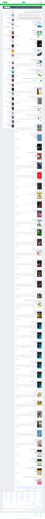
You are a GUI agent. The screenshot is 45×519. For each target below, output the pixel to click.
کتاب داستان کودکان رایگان (20, 127)
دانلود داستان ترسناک (22, 415)
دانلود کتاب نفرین (39, 410)
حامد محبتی (35, 22)
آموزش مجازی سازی (22, 100)
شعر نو (41, 496)
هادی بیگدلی (10, 70)
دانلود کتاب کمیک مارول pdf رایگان (25, 325)
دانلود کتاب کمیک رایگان (30, 325)
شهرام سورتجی (9, 31)
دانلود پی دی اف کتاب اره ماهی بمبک (21, 435)
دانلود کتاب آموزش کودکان (18, 223)
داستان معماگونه (29, 415)
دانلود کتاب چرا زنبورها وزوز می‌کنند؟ (37, 400)
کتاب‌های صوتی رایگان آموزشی (38, 18)
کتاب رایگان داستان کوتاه (18, 296)
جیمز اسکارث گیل (9, 66)
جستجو (23, 2)
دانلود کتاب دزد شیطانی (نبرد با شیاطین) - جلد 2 (36, 228)
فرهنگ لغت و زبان (40, 501)
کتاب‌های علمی (10, 27)
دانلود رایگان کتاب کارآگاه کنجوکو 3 (31, 273)
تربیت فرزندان (30, 223)
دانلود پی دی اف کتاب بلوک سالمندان (18, 444)
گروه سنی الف (23, 304)
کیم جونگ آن (9, 111)
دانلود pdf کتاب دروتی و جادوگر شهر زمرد (22, 314)
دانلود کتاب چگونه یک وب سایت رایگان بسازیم (36, 106)
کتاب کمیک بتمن (19, 325)
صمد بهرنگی (10, 18)
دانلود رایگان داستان (23, 424)
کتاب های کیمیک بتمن (22, 346)
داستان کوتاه (17, 294)
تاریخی (35, 496)
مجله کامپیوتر (11, 493)
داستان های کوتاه (21, 295)
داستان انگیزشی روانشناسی (26, 91)
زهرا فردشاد (35, 281)
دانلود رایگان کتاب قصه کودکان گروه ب (23, 244)
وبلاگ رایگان (30, 119)
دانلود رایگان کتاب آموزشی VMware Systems (33, 486)
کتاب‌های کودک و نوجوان (32, 163)
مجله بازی (11, 495)
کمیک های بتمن (31, 355)
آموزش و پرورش (33, 32)
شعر (41, 495)
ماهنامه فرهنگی (17, 212)
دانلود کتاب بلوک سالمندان (38, 439)
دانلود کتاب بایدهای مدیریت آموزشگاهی (37, 30)
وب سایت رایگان (33, 118)
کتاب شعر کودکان (29, 127)
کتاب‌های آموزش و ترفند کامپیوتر (32, 71)
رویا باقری (35, 144)
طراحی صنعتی (22, 493)
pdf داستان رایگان (33, 93)
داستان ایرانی (19, 92)
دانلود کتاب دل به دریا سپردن (38, 87)
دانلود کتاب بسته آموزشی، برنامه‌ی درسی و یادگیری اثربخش (34, 467)
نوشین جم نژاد (9, 83)
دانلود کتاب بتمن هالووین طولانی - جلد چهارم (36, 351)
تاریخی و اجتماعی (5, 496)
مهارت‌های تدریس (33, 460)
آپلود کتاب (5, 2)
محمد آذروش (10, 97)
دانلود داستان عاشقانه (27, 425)
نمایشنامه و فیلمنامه (40, 500)
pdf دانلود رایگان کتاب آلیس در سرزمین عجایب (24, 305)
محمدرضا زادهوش (9, 92)
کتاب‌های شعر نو (10, 32)
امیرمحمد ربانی (34, 162)
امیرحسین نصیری (34, 440)
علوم (36, 4)
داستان (41, 493)
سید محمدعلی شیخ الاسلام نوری (33, 332)
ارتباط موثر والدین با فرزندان (34, 223)
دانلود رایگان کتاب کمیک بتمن (30, 337)
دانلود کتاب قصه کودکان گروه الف (21, 129)
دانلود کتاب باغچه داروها (39, 390)
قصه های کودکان (30, 255)
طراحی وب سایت (27, 499)
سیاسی (35, 499)
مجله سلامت (11, 500)
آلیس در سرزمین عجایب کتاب (32, 305)
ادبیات (39, 4)
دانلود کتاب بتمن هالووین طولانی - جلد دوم (36, 331)
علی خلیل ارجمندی (34, 421)
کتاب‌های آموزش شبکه (33, 61)
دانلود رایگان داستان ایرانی (27, 424)
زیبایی (17, 496)
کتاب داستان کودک (17, 244)
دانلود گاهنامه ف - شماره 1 (38, 182)
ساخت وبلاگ (32, 119)
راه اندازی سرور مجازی (27, 100)
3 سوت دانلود (38, 15)
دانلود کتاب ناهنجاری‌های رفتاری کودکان (37, 219)
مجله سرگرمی (11, 496)
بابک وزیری (10, 40)
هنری (17, 501)
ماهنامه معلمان (33, 212)
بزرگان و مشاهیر (16, 493)
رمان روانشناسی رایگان (30, 92)
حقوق (35, 501)
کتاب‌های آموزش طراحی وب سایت (32, 108)
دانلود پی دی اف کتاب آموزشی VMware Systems (35, 488)
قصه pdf (25, 129)
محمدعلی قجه (9, 120)
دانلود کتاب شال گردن (39, 123)
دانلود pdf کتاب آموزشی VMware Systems (26, 488)
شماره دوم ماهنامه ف (27, 204)
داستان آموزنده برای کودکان (32, 394)
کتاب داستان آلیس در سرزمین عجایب (22, 306)
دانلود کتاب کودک (24, 165)
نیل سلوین (35, 478)
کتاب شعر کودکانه (33, 127)
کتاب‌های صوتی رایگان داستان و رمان (23, 18)
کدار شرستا (35, 391)
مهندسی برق (22, 496)
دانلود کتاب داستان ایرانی (32, 424)
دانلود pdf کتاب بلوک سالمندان (25, 444)
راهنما (6, 0)
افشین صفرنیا (35, 88)
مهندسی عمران (22, 494)
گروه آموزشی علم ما (34, 15)
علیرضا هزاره (10, 44)
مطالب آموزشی (33, 204)
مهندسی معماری (21, 495)
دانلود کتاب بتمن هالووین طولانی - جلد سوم (36, 341)
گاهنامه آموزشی (23, 204)
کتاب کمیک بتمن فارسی (31, 346)
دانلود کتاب (17, 57)
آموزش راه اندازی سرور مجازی (32, 100)
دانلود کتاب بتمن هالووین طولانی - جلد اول (37, 321)
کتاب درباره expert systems (26, 486)
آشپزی (17, 494)
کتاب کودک (21, 165)
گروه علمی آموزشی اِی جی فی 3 (29, 15)
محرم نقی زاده (34, 450)
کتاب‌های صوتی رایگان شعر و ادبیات (31, 18)
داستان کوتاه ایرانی (32, 296)
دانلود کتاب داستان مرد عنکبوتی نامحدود (37, 171)
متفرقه (17, 502)
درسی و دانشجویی (34, 502)
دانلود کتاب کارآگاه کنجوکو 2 (38, 259)
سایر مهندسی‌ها (22, 499)
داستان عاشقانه (19, 424)
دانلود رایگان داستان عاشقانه (22, 425)
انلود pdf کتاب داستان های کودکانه (25, 255)
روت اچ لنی (35, 430)
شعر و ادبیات (6, 493)
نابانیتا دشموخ (34, 401)
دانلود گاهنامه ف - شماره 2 (38, 191)
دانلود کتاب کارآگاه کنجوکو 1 (38, 238)
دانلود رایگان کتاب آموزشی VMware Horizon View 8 (25, 64)
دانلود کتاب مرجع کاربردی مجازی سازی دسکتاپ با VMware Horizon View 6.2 (32, 78)
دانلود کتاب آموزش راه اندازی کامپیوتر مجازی (36, 133)
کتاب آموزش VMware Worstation (23, 53)
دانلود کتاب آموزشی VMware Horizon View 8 (36, 59)
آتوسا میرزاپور (35, 411)
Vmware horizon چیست (32, 63)
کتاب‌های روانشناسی (10, 50)
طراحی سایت (19, 118)
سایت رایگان (30, 118)
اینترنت (28, 493)
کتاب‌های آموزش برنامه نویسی (9, 36)
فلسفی (35, 500)
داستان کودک (33, 165)
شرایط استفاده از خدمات (39, 516)
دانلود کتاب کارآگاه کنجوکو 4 (38, 280)
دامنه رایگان (21, 119)
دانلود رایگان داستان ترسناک (34, 416)
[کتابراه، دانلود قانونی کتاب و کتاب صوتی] (35, 25)
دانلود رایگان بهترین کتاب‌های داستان (8, 14)
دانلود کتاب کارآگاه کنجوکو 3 (38, 269)
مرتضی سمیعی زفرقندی (34, 153)
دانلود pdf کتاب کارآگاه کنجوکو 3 (24, 273)
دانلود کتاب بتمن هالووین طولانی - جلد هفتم (36, 380)
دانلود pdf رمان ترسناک (18, 233)
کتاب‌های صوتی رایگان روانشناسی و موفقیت (37, 19)
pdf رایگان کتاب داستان (31, 425)
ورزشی (17, 500)
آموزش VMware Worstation (28, 53)
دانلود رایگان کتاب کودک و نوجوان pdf (24, 128)
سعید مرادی (35, 31)
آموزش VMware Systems (32, 52)
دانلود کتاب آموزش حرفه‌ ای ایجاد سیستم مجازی (36, 39)
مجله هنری (11, 501)
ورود (9, 0)
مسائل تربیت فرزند (26, 223)
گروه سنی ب (21, 304)
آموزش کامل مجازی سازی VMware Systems (19, 52)
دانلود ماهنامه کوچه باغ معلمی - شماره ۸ (37, 209)
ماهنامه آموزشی (29, 212)
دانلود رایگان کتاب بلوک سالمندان (32, 444)
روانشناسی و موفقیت (5, 495)
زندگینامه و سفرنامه (40, 499)
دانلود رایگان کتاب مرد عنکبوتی (32, 177)
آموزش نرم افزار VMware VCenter (19, 55)
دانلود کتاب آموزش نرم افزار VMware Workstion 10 (35, 69)
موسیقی (17, 499)
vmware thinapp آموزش (27, 63)
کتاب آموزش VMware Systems (27, 52)
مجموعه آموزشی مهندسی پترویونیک (21, 15)
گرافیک (28, 500)
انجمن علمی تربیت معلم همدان (33, 183)
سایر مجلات (11, 502)
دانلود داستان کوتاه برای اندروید (32, 294)
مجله (26, 4)
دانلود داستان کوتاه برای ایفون (25, 294)
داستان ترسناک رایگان (18, 415)
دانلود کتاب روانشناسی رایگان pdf (24, 92)
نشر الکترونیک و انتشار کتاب (39, 0)
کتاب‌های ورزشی (10, 116)
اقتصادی (35, 493)
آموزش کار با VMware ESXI (21, 54)
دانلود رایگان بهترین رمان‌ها (9, 23)
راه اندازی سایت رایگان (26, 118)
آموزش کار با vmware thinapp (22, 63)
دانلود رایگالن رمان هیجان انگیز (23, 233)
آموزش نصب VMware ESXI (27, 54)
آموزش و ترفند (28, 494)
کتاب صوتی (24, 4)
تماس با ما (4, 0)
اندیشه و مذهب (34, 494)
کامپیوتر (34, 4)
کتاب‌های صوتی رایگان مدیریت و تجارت (19, 19)
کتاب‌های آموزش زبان (7, 27)
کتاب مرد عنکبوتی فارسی (19, 177)
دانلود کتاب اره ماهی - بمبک (38, 429)
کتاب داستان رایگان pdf (22, 252)
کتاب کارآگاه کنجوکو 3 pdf (18, 273)
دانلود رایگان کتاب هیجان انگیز (30, 233)
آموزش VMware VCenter (31, 55)
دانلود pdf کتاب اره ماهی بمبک (28, 435)
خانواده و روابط (16, 495)
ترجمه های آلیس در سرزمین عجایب (30, 306)
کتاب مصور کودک (27, 394)
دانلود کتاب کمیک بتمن (26, 346)
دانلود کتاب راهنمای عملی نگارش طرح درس (37, 458)
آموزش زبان (41, 502)
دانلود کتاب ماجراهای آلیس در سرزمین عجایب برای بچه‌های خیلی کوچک (33, 300)
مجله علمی (11, 499)
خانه (41, 4)
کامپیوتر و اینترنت (27, 501)
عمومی (29, 4)
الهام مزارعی (35, 239)
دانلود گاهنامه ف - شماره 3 (38, 200)
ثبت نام (8, 0)
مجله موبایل (11, 494)
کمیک (34, 325)
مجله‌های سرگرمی (10, 15)
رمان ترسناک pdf (35, 234)
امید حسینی (35, 107)
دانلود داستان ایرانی (25, 295)
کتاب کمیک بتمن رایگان (24, 337)
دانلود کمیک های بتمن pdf (21, 355)
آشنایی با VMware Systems (34, 53)
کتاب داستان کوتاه (28, 296)
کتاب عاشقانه (17, 425)
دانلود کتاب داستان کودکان (29, 165)
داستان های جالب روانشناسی (20, 91)
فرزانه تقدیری (10, 79)
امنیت (28, 495)
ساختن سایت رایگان (22, 118)
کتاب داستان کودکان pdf (30, 128)
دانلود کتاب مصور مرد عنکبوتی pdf (25, 177)
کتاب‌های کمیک (33, 323)
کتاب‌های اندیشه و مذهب (9, 71)
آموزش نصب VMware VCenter (26, 55)
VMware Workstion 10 (29, 73)
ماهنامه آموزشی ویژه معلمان (25, 212)
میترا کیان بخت (34, 270)
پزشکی (35, 495)
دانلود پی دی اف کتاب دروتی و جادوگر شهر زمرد (27, 315)
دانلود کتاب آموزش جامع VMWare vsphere (36, 21)
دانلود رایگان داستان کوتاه (23, 296)
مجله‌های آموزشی (33, 193)
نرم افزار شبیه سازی (33, 41)
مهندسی (32, 4)
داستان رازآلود (25, 415)
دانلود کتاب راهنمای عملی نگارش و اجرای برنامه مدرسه (35, 449)
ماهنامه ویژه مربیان (21, 212)
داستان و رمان (6, 494)
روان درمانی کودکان (23, 223)
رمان (41, 494)
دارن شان (35, 229)
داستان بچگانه (35, 245)
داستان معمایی (32, 415)
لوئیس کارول (35, 301)
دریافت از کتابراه (17, 26)
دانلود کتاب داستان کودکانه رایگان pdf (26, 243)
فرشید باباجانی (34, 70)
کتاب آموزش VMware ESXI (32, 54)
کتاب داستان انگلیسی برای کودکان (22, 394)
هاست (19, 119)
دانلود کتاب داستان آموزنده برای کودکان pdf (30, 129)
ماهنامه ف (31, 204)
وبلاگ (34, 119)
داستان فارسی (30, 93)
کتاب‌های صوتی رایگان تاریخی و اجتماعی (28, 19)
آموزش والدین (35, 224)
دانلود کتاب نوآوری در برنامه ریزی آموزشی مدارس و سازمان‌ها (34, 152)
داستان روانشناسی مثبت (31, 91)
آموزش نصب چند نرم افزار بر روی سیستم (21, 73)
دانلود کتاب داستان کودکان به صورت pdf (30, 264)
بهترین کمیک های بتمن (27, 355)
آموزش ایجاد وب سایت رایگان (25, 119)
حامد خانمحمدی (34, 79)
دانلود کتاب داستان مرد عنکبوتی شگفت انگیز (36, 161)
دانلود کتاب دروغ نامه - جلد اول (38, 420)
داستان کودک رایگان (25, 127)
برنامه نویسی (28, 496)
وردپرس (17, 119)
